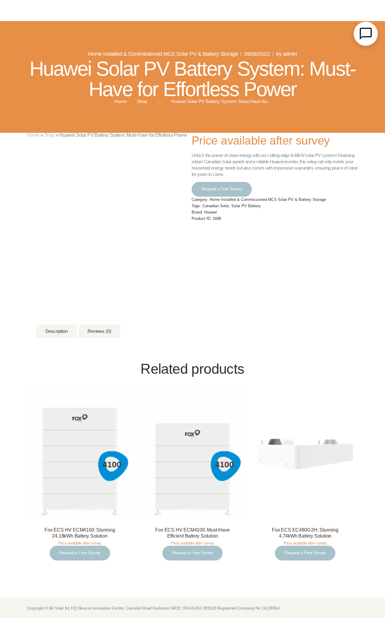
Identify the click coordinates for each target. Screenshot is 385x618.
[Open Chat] (366, 34)
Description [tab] (56, 331)
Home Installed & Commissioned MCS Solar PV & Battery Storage (163, 54)
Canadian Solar (215, 206)
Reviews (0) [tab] (99, 331)
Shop (142, 101)
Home (121, 101)
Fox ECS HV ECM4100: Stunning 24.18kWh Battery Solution (80, 533)
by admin (286, 54)
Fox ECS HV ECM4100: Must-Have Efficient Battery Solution (192, 533)
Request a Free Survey (221, 188)
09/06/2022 (257, 54)
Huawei (210, 212)
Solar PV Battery (246, 206)
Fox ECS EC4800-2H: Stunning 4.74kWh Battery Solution (305, 533)
